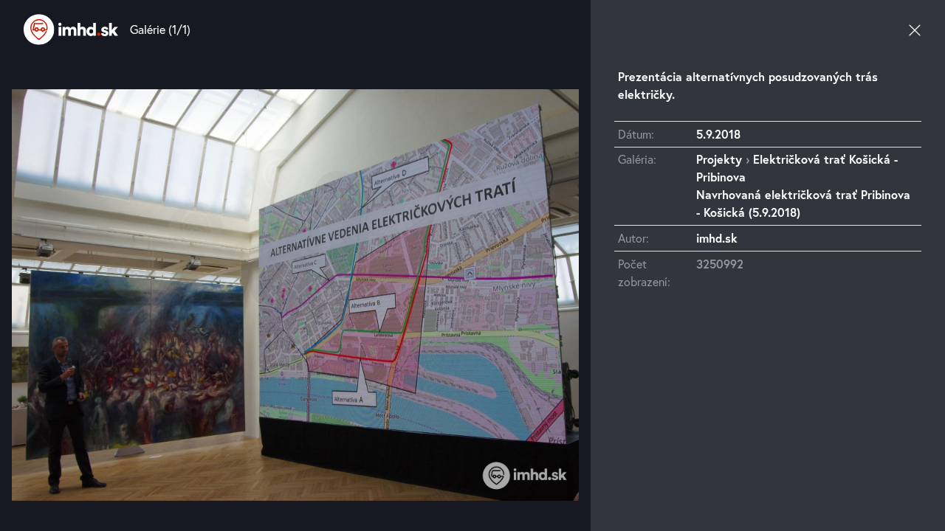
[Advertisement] (768, 436)
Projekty (719, 159)
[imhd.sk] (71, 29)
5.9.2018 (718, 134)
